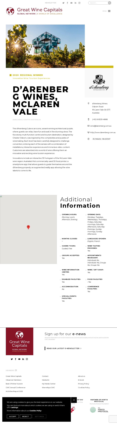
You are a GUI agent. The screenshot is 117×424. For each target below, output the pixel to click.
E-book (81, 380)
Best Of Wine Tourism (14, 384)
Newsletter (50, 3)
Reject (25, 416)
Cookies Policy (84, 387)
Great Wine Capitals (13, 376)
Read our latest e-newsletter (63, 348)
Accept (12, 416)
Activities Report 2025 (14, 391)
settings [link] (14, 407)
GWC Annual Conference (15, 387)
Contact (45, 376)
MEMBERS (10, 370)
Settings (39, 416)
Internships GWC (48, 387)
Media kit (45, 380)
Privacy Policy (83, 384)
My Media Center (49, 384)
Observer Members (13, 380)
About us (81, 376)
